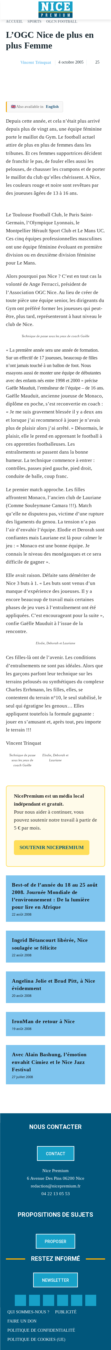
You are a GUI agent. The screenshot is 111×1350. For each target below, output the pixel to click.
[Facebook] (58, 77)
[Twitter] (34, 1300)
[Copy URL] (45, 77)
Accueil (14, 22)
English (52, 106)
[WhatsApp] (85, 77)
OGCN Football (61, 22)
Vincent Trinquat (35, 62)
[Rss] (90, 1300)
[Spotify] (76, 1300)
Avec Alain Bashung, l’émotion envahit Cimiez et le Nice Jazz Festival (49, 1062)
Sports (34, 22)
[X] (72, 77)
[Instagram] (48, 1300)
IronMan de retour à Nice (43, 1021)
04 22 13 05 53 (55, 1193)
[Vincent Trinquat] (13, 63)
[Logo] (55, 9)
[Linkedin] (99, 77)
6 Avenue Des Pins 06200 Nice (55, 1178)
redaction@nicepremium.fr (56, 1186)
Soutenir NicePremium (52, 847)
